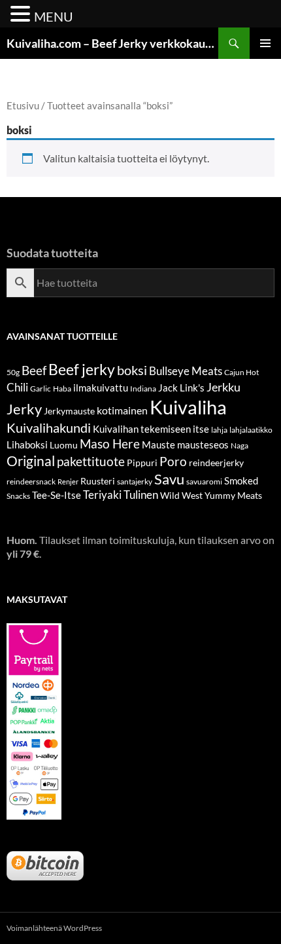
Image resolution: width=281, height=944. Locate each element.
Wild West (181, 495)
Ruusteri (97, 480)
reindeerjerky (216, 462)
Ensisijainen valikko (265, 43)
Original (31, 461)
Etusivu (23, 105)
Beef (34, 370)
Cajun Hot (241, 372)
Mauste (158, 444)
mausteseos (203, 444)
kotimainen (122, 410)
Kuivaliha (188, 406)
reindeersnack (31, 481)
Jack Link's (181, 387)
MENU (53, 16)
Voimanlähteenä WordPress (54, 928)
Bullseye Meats (185, 371)
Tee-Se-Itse (56, 495)
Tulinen (141, 494)
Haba (62, 388)
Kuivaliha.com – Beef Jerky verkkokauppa (112, 43)
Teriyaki (102, 494)
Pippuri (142, 462)
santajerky (134, 481)
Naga (239, 445)
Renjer (68, 481)
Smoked (241, 480)
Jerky (24, 409)
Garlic (40, 388)
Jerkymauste (69, 410)
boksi (132, 370)
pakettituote (91, 461)
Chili (17, 387)
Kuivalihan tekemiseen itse (151, 429)
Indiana (143, 388)
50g (13, 372)
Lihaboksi (27, 444)
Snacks (18, 496)
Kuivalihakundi (49, 427)
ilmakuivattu (100, 387)
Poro (173, 461)
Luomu (64, 444)
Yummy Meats (233, 495)
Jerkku (223, 387)
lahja (219, 430)
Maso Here (110, 443)
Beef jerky (81, 369)
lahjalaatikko (251, 430)
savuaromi (204, 481)
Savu (169, 479)
